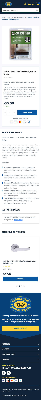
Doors (9, 17)
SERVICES (5, 349)
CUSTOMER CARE (8, 354)
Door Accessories (19, 17)
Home (3, 17)
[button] (3, 4)
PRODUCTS (6, 344)
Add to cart (27, 113)
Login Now (18, 220)
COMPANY (5, 360)
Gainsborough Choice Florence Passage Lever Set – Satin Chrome (20, 262)
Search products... (10, 10)
